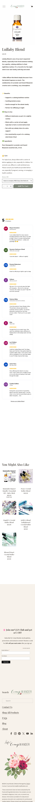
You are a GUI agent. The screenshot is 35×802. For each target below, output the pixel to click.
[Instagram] (15, 733)
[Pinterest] (19, 733)
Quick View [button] (9, 476)
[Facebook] (11, 733)
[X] (23, 733)
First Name (4, 656)
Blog (4, 723)
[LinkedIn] (31, 733)
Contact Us (7, 707)
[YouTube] (27, 733)
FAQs (4, 718)
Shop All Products (10, 712)
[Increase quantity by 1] (10, 186)
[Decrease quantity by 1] (3, 186)
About (5, 728)
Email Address (6, 650)
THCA (27, 783)
